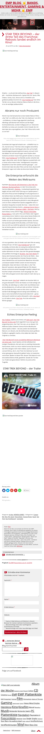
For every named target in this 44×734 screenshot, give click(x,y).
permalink (20, 519)
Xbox (27, 724)
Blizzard (25, 691)
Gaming (6, 703)
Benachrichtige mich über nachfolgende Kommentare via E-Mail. (17, 625)
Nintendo (13, 711)
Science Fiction (27, 517)
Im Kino (11, 515)
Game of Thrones (37, 699)
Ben (9, 527)
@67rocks (19, 546)
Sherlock (17, 189)
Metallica (37, 707)
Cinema (4, 695)
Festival (14, 699)
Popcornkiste (18, 517)
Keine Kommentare (25, 46)
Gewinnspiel (15, 703)
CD (36, 690)
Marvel (31, 707)
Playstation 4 (35, 715)
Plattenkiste (9, 715)
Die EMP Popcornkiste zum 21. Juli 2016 (20, 563)
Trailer (24, 721)
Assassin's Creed (18, 691)
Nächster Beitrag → (12, 643)
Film (20, 698)
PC (32, 711)
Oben (33, 731)
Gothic (21, 703)
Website (6, 615)
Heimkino (6, 707)
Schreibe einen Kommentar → (15, 554)
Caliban (31, 691)
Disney (9, 695)
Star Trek (29, 93)
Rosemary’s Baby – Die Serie (24, 209)
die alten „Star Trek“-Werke (28, 254)
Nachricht (8, 580)
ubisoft (28, 721)
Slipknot (40, 718)
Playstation (23, 714)
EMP (14, 694)
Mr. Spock (11, 517)
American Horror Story (31, 207)
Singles (34, 718)
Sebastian (19, 719)
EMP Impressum (16, 730)
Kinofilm (23, 707)
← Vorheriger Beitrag (12, 641)
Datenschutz (6, 730)
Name (6, 599)
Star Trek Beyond (27, 100)
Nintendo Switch (24, 711)
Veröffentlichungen (9, 725)
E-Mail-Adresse (9, 607)
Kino (6, 517)
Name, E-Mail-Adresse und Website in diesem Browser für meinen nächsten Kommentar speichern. (21, 622)
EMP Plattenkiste (30, 694)
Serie (24, 719)
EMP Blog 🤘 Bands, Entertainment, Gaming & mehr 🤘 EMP (22, 6)
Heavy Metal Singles (32, 703)
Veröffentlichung (36, 721)
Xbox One (33, 725)
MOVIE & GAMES (19, 515)
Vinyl (20, 724)
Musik (5, 711)
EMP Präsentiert (6, 699)
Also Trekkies (6, 320)
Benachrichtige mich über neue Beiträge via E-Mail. (22, 628)
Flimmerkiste (27, 699)
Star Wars (36, 296)
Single (28, 718)
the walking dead (15, 721)
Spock (34, 517)
